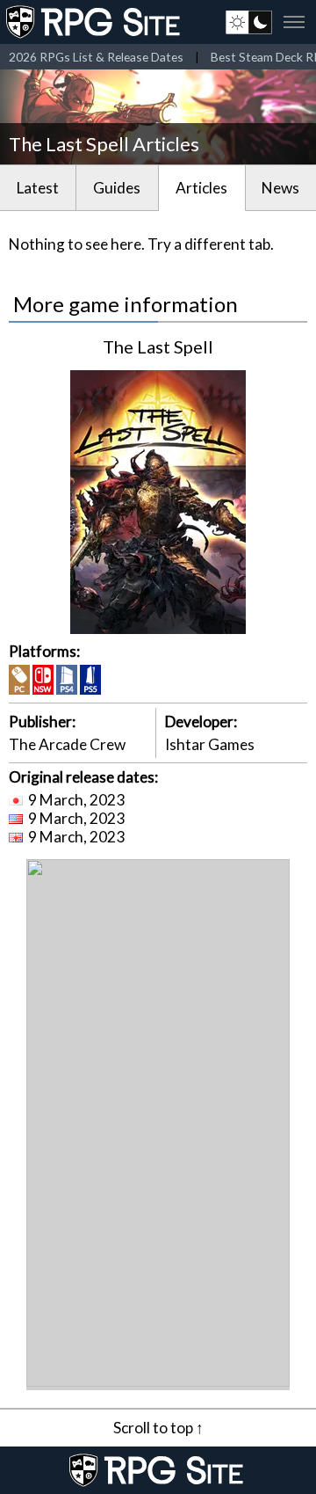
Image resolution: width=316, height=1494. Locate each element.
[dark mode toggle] (249, 22)
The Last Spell (158, 346)
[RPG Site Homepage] (94, 22)
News (280, 188)
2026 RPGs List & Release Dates (96, 56)
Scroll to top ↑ (158, 1427)
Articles (201, 188)
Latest (38, 188)
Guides (116, 188)
